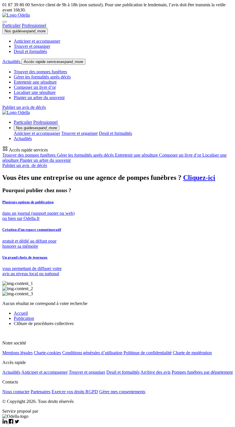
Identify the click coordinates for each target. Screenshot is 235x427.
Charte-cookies (47, 352)
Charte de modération (192, 352)
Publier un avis (24, 165)
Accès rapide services (53, 62)
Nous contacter (16, 391)
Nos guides (25, 31)
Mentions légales (17, 352)
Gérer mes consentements (122, 391)
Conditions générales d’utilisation (92, 352)
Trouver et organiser (32, 46)
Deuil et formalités (30, 51)
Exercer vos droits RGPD (75, 391)
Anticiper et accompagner (37, 41)
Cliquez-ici (199, 177)
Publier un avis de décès (24, 107)
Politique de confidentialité (148, 352)
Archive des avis (155, 372)
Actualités (11, 61)
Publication (24, 318)
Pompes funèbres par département (202, 372)
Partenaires (40, 391)
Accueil (21, 313)
